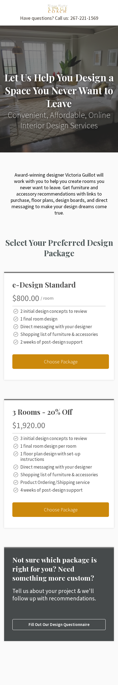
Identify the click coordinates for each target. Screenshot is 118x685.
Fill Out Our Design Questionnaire (59, 624)
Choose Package (61, 361)
